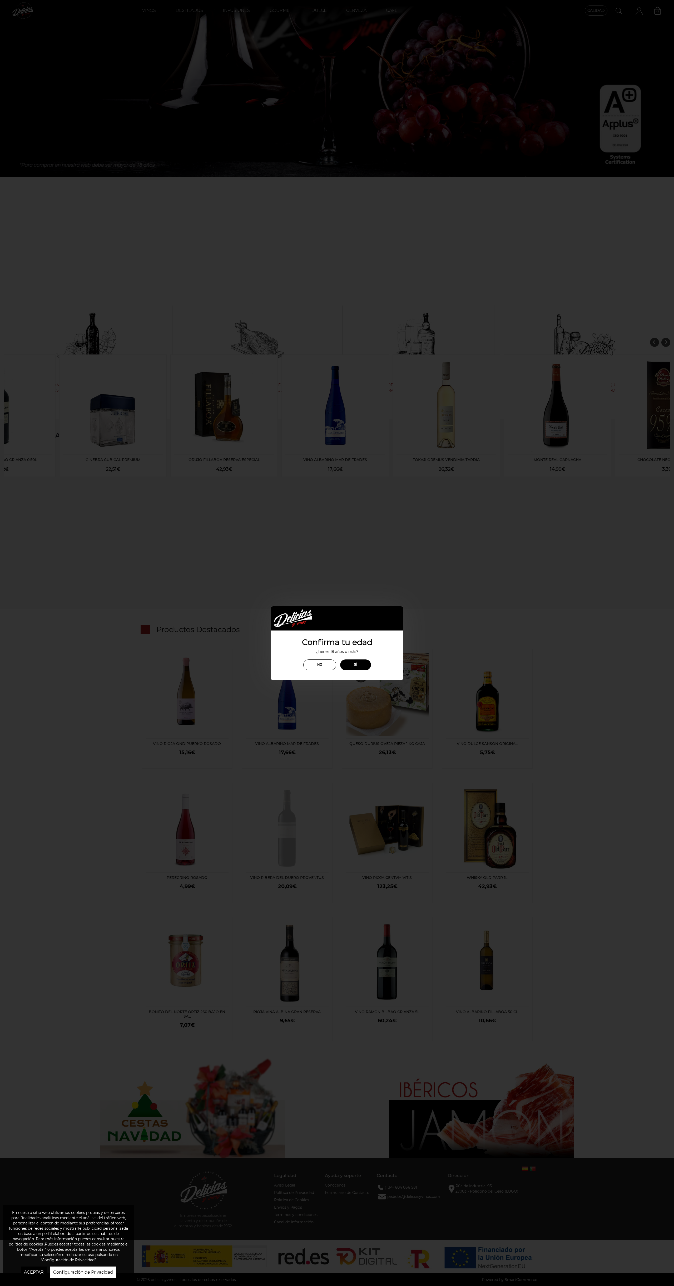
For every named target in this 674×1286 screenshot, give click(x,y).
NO (319, 665)
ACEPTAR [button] (34, 1272)
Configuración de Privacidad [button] (83, 1272)
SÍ (355, 665)
